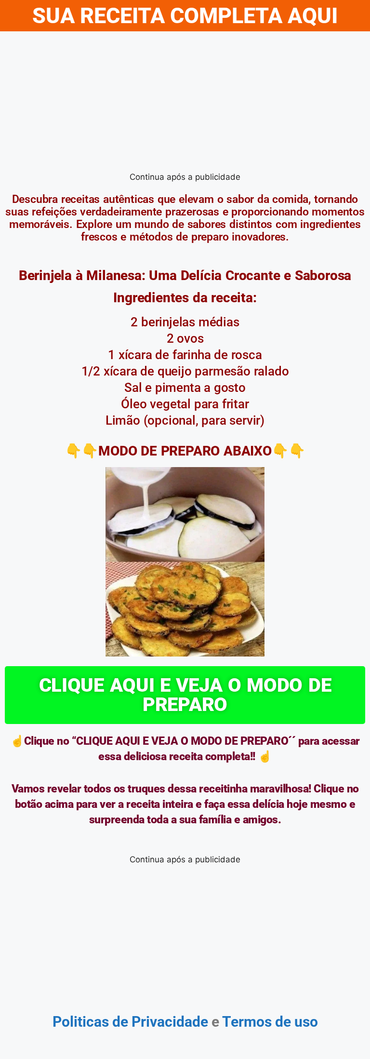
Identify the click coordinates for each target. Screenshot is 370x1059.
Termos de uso (268, 1021)
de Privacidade (160, 1021)
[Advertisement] (185, 103)
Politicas (81, 1021)
